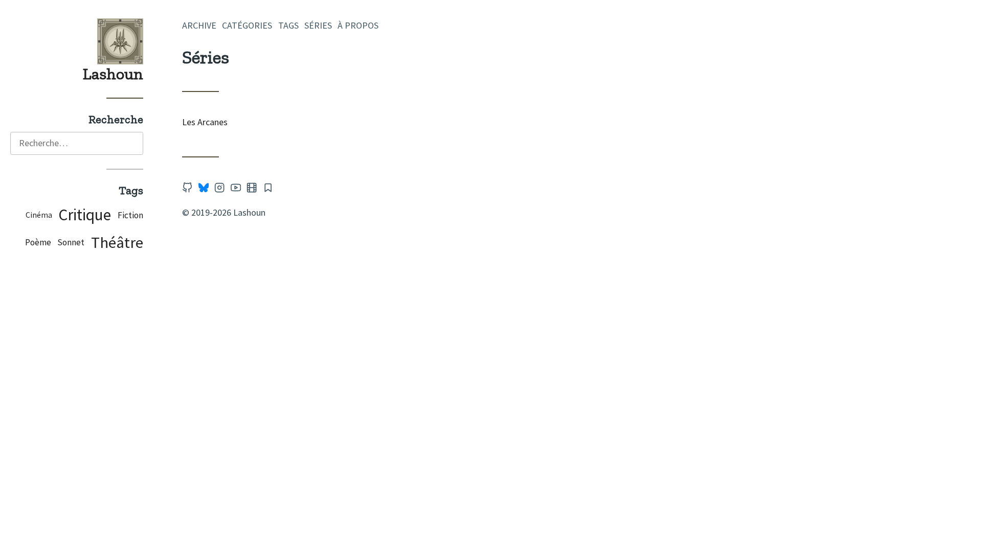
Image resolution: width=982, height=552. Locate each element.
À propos (358, 25)
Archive (199, 25)
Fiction (130, 215)
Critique (84, 214)
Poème (38, 242)
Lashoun (113, 73)
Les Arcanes (205, 122)
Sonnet (70, 242)
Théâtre (117, 242)
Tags (288, 25)
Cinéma (39, 215)
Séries (318, 25)
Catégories (247, 25)
